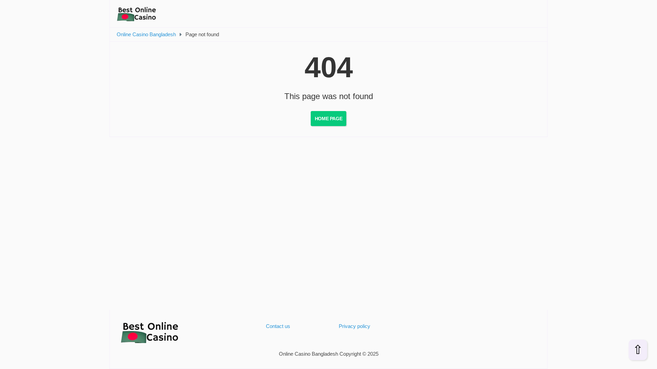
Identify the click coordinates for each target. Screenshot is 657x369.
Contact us (278, 326)
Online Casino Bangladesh (146, 34)
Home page (328, 118)
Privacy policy (354, 326)
